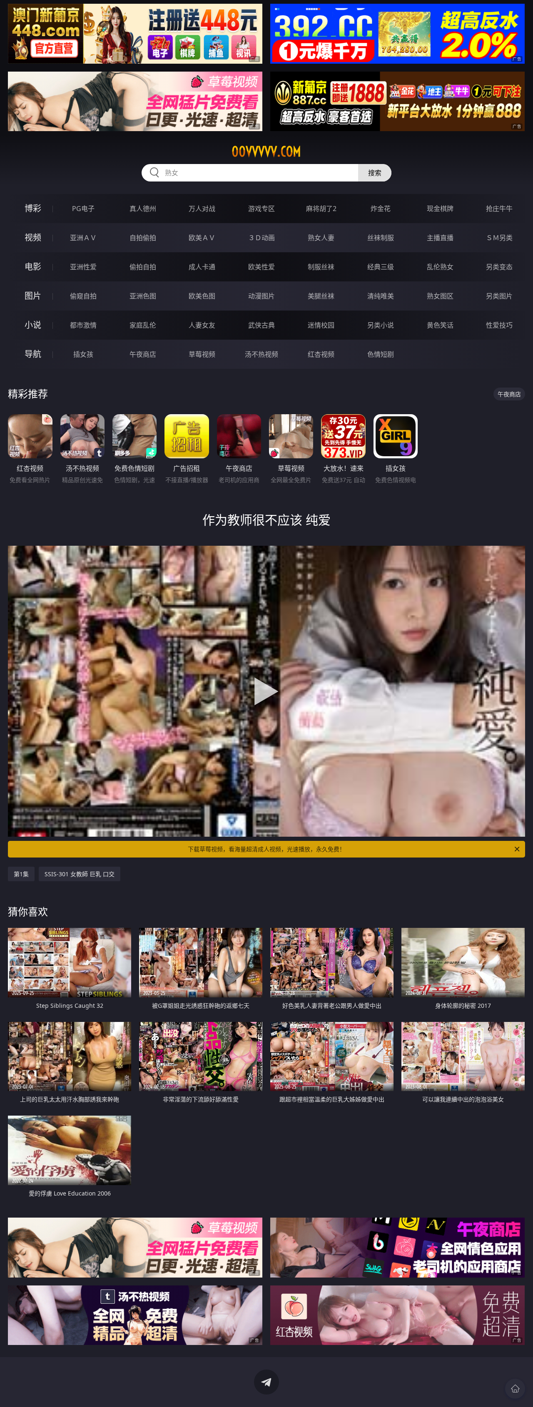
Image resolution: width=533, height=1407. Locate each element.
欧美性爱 (261, 266)
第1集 (21, 874)
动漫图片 (261, 296)
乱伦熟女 (440, 266)
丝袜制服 (380, 237)
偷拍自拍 (143, 266)
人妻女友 (202, 325)
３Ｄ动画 (261, 237)
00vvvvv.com (266, 151)
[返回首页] (515, 1389)
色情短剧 (380, 354)
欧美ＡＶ (202, 237)
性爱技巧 (499, 325)
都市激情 (83, 325)
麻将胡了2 (321, 208)
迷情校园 (321, 325)
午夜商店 (143, 354)
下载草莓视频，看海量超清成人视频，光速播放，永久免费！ (266, 849)
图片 (33, 295)
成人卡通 (202, 266)
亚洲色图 (143, 296)
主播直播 (440, 237)
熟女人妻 (321, 237)
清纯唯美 (380, 296)
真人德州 (143, 208)
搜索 (374, 172)
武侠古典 (261, 325)
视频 (33, 237)
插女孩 (83, 354)
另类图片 (499, 296)
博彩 (33, 208)
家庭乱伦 (143, 325)
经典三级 (380, 266)
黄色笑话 (440, 325)
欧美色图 (202, 296)
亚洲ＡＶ (83, 237)
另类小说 (380, 325)
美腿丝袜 (321, 296)
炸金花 (381, 208)
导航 (33, 354)
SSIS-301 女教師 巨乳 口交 (80, 874)
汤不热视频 (261, 354)
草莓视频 (202, 354)
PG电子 (83, 208)
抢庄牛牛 (499, 208)
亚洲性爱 (83, 266)
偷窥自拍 (83, 296)
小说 (33, 325)
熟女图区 (440, 296)
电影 (33, 266)
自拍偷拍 (143, 237)
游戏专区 (261, 208)
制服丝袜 (321, 266)
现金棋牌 (440, 208)
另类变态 (499, 266)
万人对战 (202, 208)
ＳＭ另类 (499, 237)
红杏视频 (321, 354)
